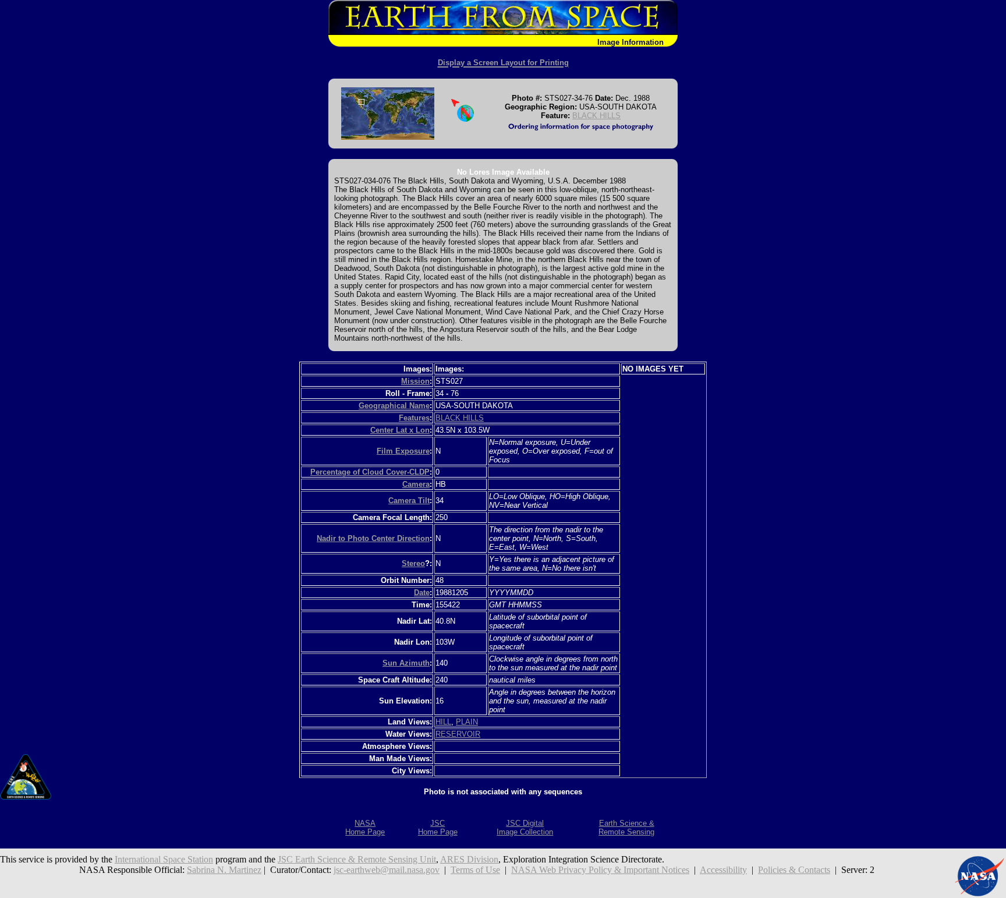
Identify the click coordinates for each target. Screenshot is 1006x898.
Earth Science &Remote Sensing (626, 827)
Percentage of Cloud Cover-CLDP (370, 472)
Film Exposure (403, 451)
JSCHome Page (438, 827)
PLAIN (467, 721)
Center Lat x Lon (400, 430)
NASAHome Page (365, 827)
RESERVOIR (457, 734)
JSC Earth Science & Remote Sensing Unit (357, 859)
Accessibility (723, 870)
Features (414, 417)
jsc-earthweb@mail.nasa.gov (387, 870)
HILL (443, 721)
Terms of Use (475, 870)
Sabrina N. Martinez (224, 870)
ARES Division (469, 859)
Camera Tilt (409, 500)
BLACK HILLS (596, 115)
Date (422, 592)
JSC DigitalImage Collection (525, 827)
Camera (416, 484)
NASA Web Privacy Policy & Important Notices (600, 870)
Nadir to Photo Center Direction (373, 538)
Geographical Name (394, 405)
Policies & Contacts (794, 870)
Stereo (413, 563)
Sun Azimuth (406, 663)
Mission (415, 381)
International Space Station (164, 859)
